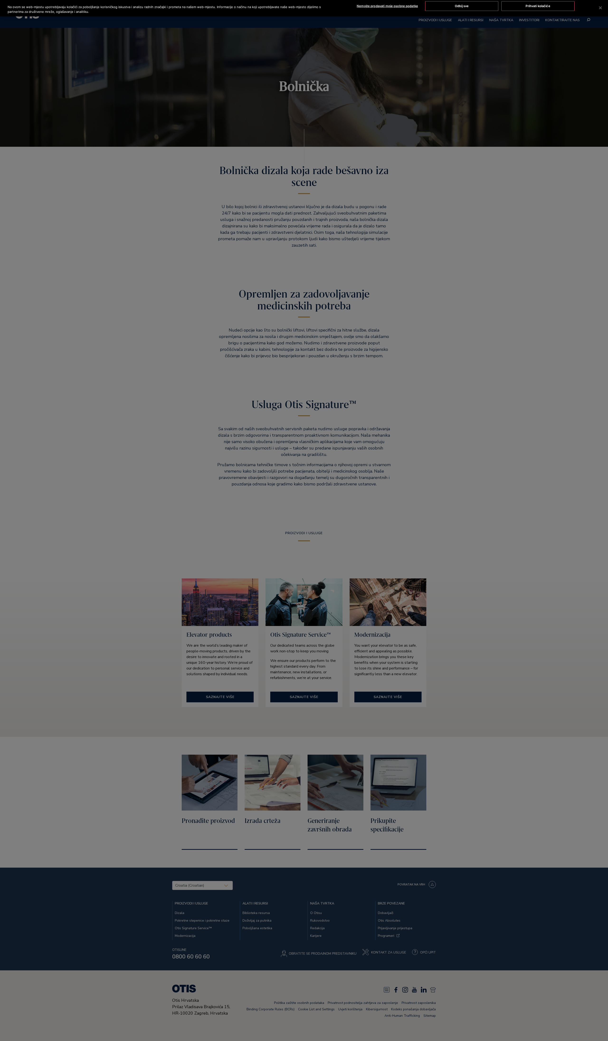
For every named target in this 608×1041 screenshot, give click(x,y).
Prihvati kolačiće (538, 6)
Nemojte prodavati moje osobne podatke (387, 6)
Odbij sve (462, 6)
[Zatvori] (600, 8)
